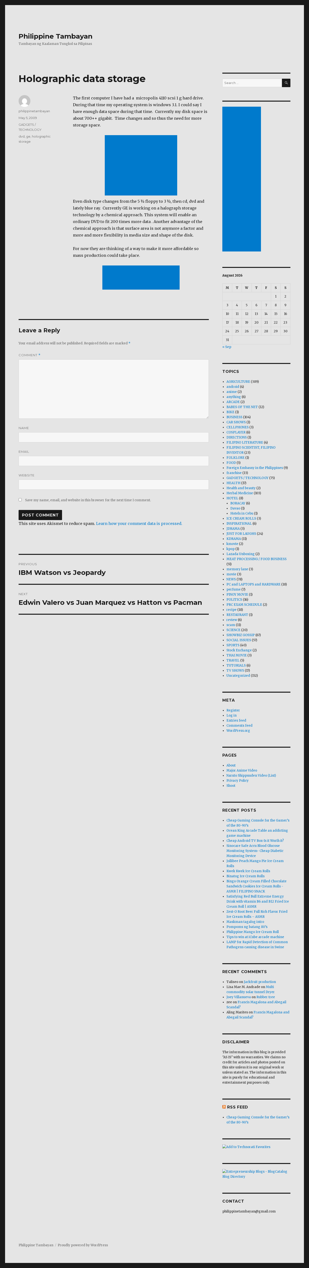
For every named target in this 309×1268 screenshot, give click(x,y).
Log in (231, 715)
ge (28, 136)
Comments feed (239, 726)
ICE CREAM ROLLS (241, 518)
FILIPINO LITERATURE (244, 442)
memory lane (237, 569)
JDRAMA (233, 529)
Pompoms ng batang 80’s (246, 927)
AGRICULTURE (238, 382)
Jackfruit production (260, 982)
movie (231, 574)
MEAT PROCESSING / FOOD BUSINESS (256, 559)
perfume (233, 589)
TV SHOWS (235, 671)
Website (27, 475)
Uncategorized (238, 676)
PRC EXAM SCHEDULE (244, 605)
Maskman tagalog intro (245, 922)
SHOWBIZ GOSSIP (240, 635)
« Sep (226, 347)
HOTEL (232, 498)
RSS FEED (237, 1107)
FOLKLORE (235, 458)
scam (230, 625)
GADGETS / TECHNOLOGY (247, 478)
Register (233, 710)
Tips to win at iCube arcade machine (255, 937)
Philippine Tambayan (55, 36)
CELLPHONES (237, 427)
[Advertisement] (142, 166)
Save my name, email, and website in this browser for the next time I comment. (88, 500)
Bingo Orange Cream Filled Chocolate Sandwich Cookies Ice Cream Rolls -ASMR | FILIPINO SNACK (256, 886)
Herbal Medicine (239, 493)
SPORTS (232, 645)
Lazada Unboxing (240, 554)
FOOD (231, 463)
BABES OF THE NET (242, 407)
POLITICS (234, 600)
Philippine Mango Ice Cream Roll (252, 932)
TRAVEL (232, 660)
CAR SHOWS (236, 422)
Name (24, 428)
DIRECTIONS (236, 437)
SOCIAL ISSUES (238, 640)
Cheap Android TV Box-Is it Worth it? (255, 841)
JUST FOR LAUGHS (241, 534)
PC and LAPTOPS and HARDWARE (253, 584)
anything (233, 397)
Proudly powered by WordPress (83, 1245)
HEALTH (233, 483)
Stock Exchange (239, 650)
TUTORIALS (236, 665)
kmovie (232, 544)
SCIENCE (233, 630)
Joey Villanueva (238, 997)
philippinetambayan (34, 111)
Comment (30, 355)
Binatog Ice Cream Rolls (245, 876)
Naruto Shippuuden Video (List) (251, 775)
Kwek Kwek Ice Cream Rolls (248, 871)
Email (24, 451)
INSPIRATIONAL (239, 524)
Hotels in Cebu (241, 513)
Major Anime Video (241, 770)
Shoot (230, 786)
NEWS (231, 579)
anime (231, 392)
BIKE (230, 412)
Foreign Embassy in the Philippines (254, 468)
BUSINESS (234, 417)
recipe (231, 610)
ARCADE (233, 402)
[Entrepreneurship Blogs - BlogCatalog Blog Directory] (256, 1174)
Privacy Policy (237, 781)
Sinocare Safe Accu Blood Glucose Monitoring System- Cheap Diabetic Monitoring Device (254, 851)
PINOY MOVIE (237, 594)
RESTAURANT (237, 615)
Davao (235, 508)
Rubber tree (265, 997)
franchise (234, 473)
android (232, 387)
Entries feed (236, 720)
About (231, 765)
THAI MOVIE (236, 655)
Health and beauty (241, 488)
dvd (22, 136)
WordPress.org (238, 731)
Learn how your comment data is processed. (139, 523)
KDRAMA (233, 539)
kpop (230, 549)
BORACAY (237, 503)
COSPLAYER (236, 432)
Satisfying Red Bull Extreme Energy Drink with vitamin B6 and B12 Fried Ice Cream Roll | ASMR (257, 901)
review (231, 620)
